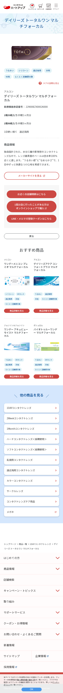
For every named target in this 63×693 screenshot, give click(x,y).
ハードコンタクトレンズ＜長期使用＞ (27, 439)
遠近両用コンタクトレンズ (21, 470)
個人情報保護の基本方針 (26, 679)
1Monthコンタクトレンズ (20, 428)
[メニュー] (56, 7)
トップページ (10, 544)
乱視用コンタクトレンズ (20, 459)
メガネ (10, 512)
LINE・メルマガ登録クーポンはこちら (31, 218)
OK (31, 689)
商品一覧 (23, 544)
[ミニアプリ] (32, 7)
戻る (31, 236)
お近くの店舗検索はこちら (31, 194)
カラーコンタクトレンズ (20, 480)
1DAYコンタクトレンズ (19, 407)
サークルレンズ (15, 491)
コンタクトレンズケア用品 (21, 501)
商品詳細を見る (17, 310)
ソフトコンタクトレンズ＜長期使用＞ (27, 449)
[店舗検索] (48, 7)
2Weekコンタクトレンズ (20, 418)
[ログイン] (40, 7)
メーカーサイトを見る (30, 175)
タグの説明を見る (51, 83)
